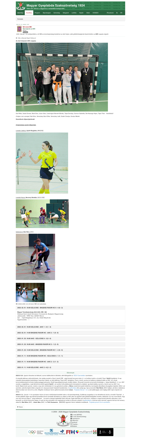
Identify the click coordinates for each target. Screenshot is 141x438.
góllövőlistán (88, 400)
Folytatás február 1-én (81, 390)
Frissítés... (75, 424)
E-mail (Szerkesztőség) (79, 416)
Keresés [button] (20, 19)
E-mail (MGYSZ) (77, 415)
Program (37, 13)
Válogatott (66, 13)
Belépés (74, 426)
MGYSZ (20, 12)
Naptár (81, 13)
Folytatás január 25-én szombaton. (100, 402)
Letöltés (74, 13)
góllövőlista (73, 388)
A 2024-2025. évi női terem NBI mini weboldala (31, 304)
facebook (111, 13)
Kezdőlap (29, 13)
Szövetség (57, 13)
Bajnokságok (47, 13)
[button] (40, 308)
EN (121, 13)
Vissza (20, 407)
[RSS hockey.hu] (117, 12)
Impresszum (76, 418)
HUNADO (95, 13)
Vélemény (75, 420)
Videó (88, 13)
